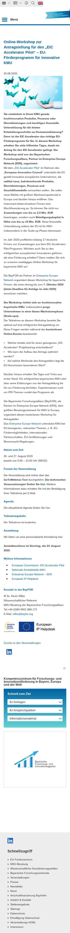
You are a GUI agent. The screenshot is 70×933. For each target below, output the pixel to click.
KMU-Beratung (19, 864)
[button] (9, 652)
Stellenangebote (19, 904)
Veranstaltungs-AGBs (22, 922)
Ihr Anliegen (17, 702)
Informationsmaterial (23, 718)
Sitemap (15, 908)
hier (42, 484)
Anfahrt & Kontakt (20, 899)
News (13, 890)
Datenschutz (17, 913)
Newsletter (16, 886)
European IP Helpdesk (25, 578)
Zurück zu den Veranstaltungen (22, 642)
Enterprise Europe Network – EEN (32, 574)
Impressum (17, 926)
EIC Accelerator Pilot (27, 167)
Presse (14, 881)
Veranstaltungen (19, 877)
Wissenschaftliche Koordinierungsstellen (34, 868)
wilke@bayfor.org (23, 613)
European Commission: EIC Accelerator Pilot (38, 565)
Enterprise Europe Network (25, 423)
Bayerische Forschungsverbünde (29, 872)
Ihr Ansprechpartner (22, 710)
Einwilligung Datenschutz (25, 917)
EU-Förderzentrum (21, 859)
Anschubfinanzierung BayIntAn (28, 895)
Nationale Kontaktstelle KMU (28, 569)
